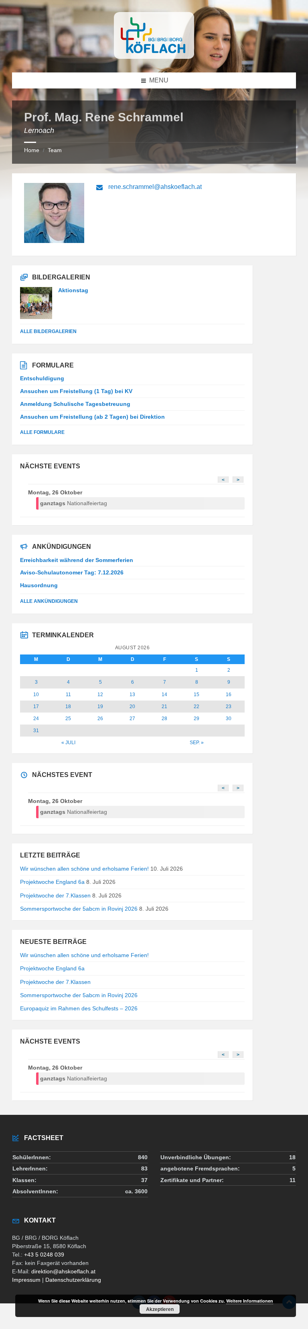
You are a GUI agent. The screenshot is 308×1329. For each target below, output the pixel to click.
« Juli (68, 742)
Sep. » (197, 742)
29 (196, 718)
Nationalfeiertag (73, 503)
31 (36, 730)
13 (132, 694)
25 (68, 718)
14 (164, 694)
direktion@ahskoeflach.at (63, 1271)
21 (164, 706)
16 (228, 694)
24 (36, 718)
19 (100, 706)
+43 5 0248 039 (44, 1254)
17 (36, 706)
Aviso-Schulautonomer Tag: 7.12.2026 (72, 572)
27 (132, 718)
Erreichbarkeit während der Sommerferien (76, 560)
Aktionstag (73, 290)
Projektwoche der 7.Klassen (55, 895)
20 (132, 706)
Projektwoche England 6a (52, 882)
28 (164, 718)
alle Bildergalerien (48, 331)
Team (55, 150)
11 (68, 694)
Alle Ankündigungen (49, 601)
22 (196, 706)
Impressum (26, 1280)
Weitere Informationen (249, 1301)
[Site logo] (154, 56)
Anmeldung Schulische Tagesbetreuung (75, 404)
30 (228, 718)
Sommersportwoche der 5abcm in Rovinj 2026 (79, 908)
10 (36, 694)
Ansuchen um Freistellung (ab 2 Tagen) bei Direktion (92, 417)
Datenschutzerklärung (73, 1280)
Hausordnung (39, 585)
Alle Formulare (42, 432)
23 (228, 706)
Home (31, 150)
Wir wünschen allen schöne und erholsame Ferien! (84, 868)
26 (100, 718)
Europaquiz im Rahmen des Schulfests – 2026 (79, 1008)
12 (100, 694)
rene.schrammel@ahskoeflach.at (155, 186)
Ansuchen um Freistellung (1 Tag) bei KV (76, 391)
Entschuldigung (42, 378)
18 (68, 706)
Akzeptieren (160, 1309)
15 (196, 694)
